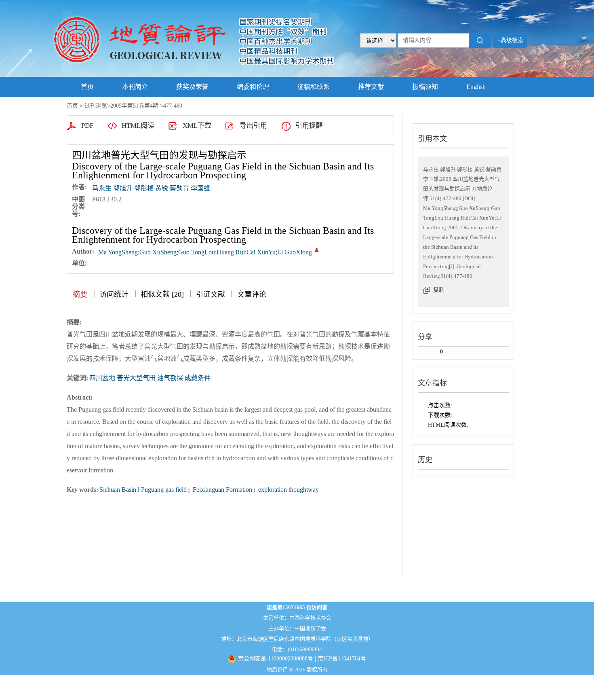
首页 (87, 86)
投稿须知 (425, 86)
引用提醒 (309, 125)
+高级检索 (510, 40)
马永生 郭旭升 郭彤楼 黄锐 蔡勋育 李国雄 (151, 188)
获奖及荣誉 (192, 86)
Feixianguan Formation (221, 489)
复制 (438, 290)
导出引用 (253, 125)
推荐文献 (371, 86)
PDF (87, 125)
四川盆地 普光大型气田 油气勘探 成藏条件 (150, 378)
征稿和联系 (313, 86)
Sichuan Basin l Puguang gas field (143, 489)
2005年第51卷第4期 (134, 106)
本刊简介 (135, 86)
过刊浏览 (95, 106)
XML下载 (197, 125)
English (476, 86)
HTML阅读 (138, 125)
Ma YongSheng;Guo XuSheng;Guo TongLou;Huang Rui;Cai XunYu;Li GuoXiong (205, 252)
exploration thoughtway (288, 489)
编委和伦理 (253, 86)
